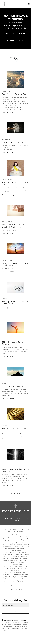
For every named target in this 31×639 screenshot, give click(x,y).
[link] (5, 4)
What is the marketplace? (15, 33)
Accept (15, 635)
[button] (28, 4)
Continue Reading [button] (8, 112)
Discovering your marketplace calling (15, 39)
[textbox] (15, 605)
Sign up (15, 611)
